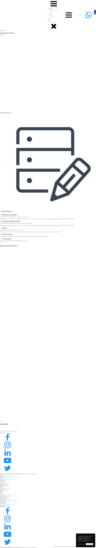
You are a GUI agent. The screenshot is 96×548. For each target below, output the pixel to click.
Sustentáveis (50, 8)
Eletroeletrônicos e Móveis (54, 10)
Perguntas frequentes (3, 475)
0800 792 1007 (2, 500)
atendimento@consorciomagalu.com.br (6, 495)
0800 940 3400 (2, 482)
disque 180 (8, 503)
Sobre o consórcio (3, 477)
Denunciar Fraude (14, 475)
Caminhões (52, 15)
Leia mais (2, 330)
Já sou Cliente (50, 21)
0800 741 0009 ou (3, 503)
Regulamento (9, 475)
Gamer (51, 11)
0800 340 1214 (2, 487)
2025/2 (1, 492)
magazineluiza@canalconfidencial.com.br (11, 500)
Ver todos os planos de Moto (4, 418)
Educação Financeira (9, 479)
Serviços (49, 18)
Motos (51, 13)
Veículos (49, 12)
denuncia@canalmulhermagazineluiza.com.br (7, 504)
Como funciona (8, 477)
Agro (51, 16)
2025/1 (1, 491)
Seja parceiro (3, 479)
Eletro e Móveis (50, 9)
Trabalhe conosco (18, 477)
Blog (49, 20)
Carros (51, 14)
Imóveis (49, 19)
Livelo (13, 479)
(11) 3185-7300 (7, 494)
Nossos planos (13, 477)
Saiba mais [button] (90, 541)
